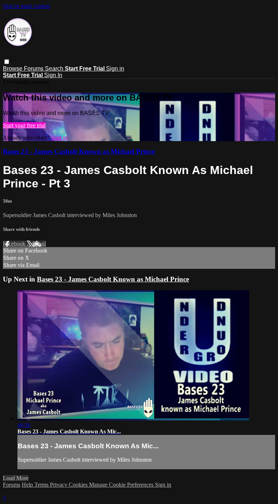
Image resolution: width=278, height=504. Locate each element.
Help (28, 485)
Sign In (53, 75)
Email (39, 244)
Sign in (115, 68)
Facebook (15, 244)
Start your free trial (24, 125)
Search (55, 68)
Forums (34, 68)
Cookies (79, 485)
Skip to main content (26, 6)
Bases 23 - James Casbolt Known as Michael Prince (79, 151)
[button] (6, 61)
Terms (42, 485)
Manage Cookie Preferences (122, 485)
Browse (13, 68)
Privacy (59, 485)
